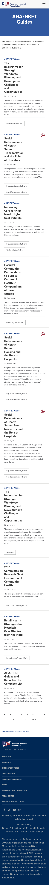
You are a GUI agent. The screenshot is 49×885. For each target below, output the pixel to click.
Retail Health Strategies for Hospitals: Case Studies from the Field (13, 628)
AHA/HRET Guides (12, 59)
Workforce (9, 552)
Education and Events (12, 779)
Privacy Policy (24, 824)
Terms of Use (11, 831)
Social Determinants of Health (16, 192)
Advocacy (6, 762)
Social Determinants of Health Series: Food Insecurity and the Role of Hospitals (13, 425)
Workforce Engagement (14, 123)
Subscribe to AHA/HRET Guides (16, 731)
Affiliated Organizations (13, 801)
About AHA (6, 757)
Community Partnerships (14, 322)
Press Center (8, 796)
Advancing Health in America (14, 790)
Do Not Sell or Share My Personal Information (24, 828)
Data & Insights (8, 773)
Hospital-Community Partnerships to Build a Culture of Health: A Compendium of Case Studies (13, 279)
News (4, 785)
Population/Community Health (16, 186)
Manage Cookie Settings (31, 831)
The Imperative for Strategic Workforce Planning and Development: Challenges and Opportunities (13, 78)
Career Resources (10, 768)
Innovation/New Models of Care (16, 658)
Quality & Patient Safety (14, 250)
